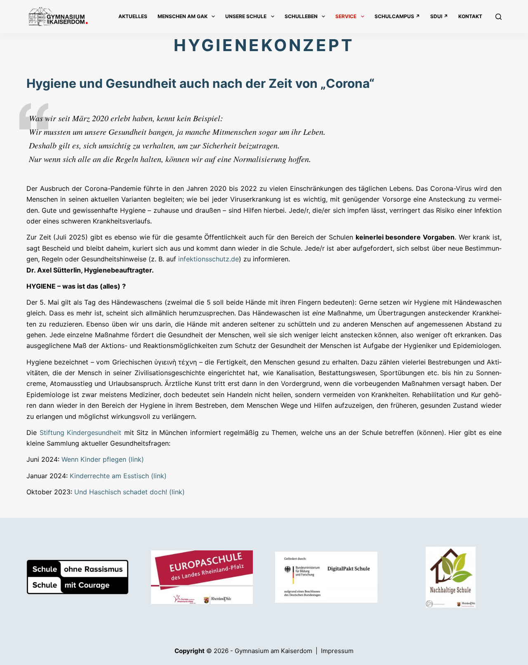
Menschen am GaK (182, 16)
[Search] (498, 17)
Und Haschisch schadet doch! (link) (129, 492)
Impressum (337, 651)
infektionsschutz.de (208, 259)
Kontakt (470, 16)
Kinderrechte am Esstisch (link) (118, 476)
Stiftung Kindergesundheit (81, 432)
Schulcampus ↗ (397, 16)
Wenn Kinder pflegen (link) (102, 459)
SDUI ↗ (439, 16)
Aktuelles (132, 16)
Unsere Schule (245, 16)
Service (345, 16)
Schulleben (301, 16)
